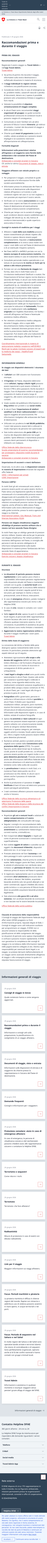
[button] (43, 1477)
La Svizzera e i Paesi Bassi (17, 20)
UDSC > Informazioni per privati (15, 475)
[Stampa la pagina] (39, 27)
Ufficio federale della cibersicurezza (16, 447)
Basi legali (32, 1534)
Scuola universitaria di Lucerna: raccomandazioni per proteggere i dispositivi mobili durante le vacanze (22, 453)
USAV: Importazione (10, 477)
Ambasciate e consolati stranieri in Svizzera (20, 161)
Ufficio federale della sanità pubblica (17, 906)
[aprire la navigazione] (43, 19)
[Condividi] (44, 27)
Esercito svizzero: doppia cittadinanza (17, 556)
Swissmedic (6, 354)
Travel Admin (7, 70)
